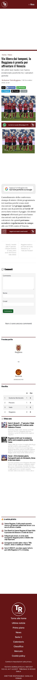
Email (24, 91)
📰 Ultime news (6, 418)
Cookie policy (18, 656)
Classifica (4, 386)
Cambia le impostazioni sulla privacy (18, 662)
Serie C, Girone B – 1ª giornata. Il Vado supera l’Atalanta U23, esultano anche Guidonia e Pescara (21, 425)
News (10, 55)
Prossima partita (7, 339)
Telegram (6, 91)
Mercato (18, 651)
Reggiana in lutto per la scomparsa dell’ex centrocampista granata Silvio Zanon (20, 440)
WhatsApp (22, 87)
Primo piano (18, 627)
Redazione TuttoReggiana (11, 80)
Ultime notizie (18, 623)
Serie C (18, 637)
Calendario (18, 642)
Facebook (12, 87)
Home (4, 55)
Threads (16, 91)
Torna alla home (18, 618)
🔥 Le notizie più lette (8, 519)
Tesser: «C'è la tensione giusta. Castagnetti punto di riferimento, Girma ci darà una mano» (21, 458)
